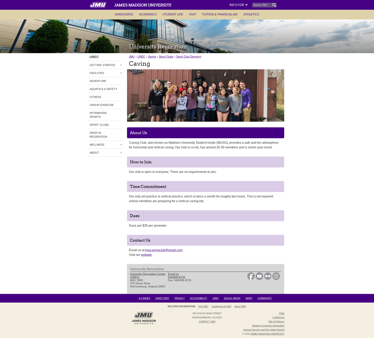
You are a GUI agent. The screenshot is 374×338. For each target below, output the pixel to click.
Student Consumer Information (268, 325)
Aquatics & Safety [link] (103, 89)
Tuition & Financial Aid (220, 14)
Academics (148, 14)
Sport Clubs (166, 56)
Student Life (172, 14)
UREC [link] (94, 57)
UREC (141, 56)
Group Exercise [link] (102, 105)
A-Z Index (144, 298)
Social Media (232, 298)
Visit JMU (203, 306)
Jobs (216, 298)
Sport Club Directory (188, 56)
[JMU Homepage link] (144, 323)
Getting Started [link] (102, 65)
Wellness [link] (97, 144)
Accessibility (198, 298)
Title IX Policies (276, 321)
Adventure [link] (98, 81)
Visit (192, 14)
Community (265, 298)
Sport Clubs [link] (99, 124)
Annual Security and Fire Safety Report (263, 329)
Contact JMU (207, 321)
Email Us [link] (173, 274)
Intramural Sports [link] (98, 114)
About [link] (94, 152)
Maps (249, 298)
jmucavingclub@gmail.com (164, 250)
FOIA (281, 313)
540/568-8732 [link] (176, 277)
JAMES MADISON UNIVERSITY (267, 334)
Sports (152, 56)
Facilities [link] (97, 73)
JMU (132, 56)
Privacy (180, 298)
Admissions (124, 14)
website (146, 254)
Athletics (251, 14)
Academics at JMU (221, 306)
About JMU (240, 306)
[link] (251, 279)
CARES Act (278, 317)
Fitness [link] (95, 97)
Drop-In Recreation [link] (98, 134)
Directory (162, 298)
